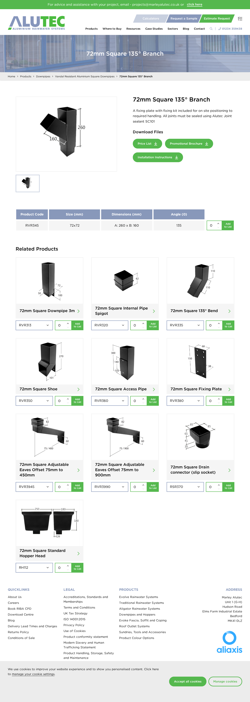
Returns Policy (18, 632)
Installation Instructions (155, 157)
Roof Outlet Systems (134, 626)
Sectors (173, 28)
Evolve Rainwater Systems (138, 597)
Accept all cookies (188, 681)
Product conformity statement (85, 637)
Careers (13, 603)
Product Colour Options (136, 638)
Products (91, 28)
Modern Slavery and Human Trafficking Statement (83, 645)
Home (11, 76)
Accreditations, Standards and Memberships (85, 599)
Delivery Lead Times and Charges (32, 626)
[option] (66, 134)
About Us (14, 597)
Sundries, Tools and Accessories (142, 632)
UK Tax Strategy (75, 613)
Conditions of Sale (21, 638)
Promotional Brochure (186, 143)
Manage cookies (225, 681)
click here (194, 4)
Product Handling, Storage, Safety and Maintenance (88, 655)
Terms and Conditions (79, 607)
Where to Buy (112, 28)
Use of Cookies (74, 631)
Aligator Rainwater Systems (139, 608)
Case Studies (154, 28)
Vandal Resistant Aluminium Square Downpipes (84, 76)
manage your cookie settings (33, 674)
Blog (186, 28)
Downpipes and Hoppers (137, 614)
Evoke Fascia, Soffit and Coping (143, 620)
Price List (145, 143)
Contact (199, 28)
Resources (133, 28)
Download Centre (21, 614)
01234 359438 (232, 28)
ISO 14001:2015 (74, 619)
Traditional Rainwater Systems (141, 603)
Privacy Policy (73, 625)
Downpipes (43, 76)
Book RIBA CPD (19, 608)
